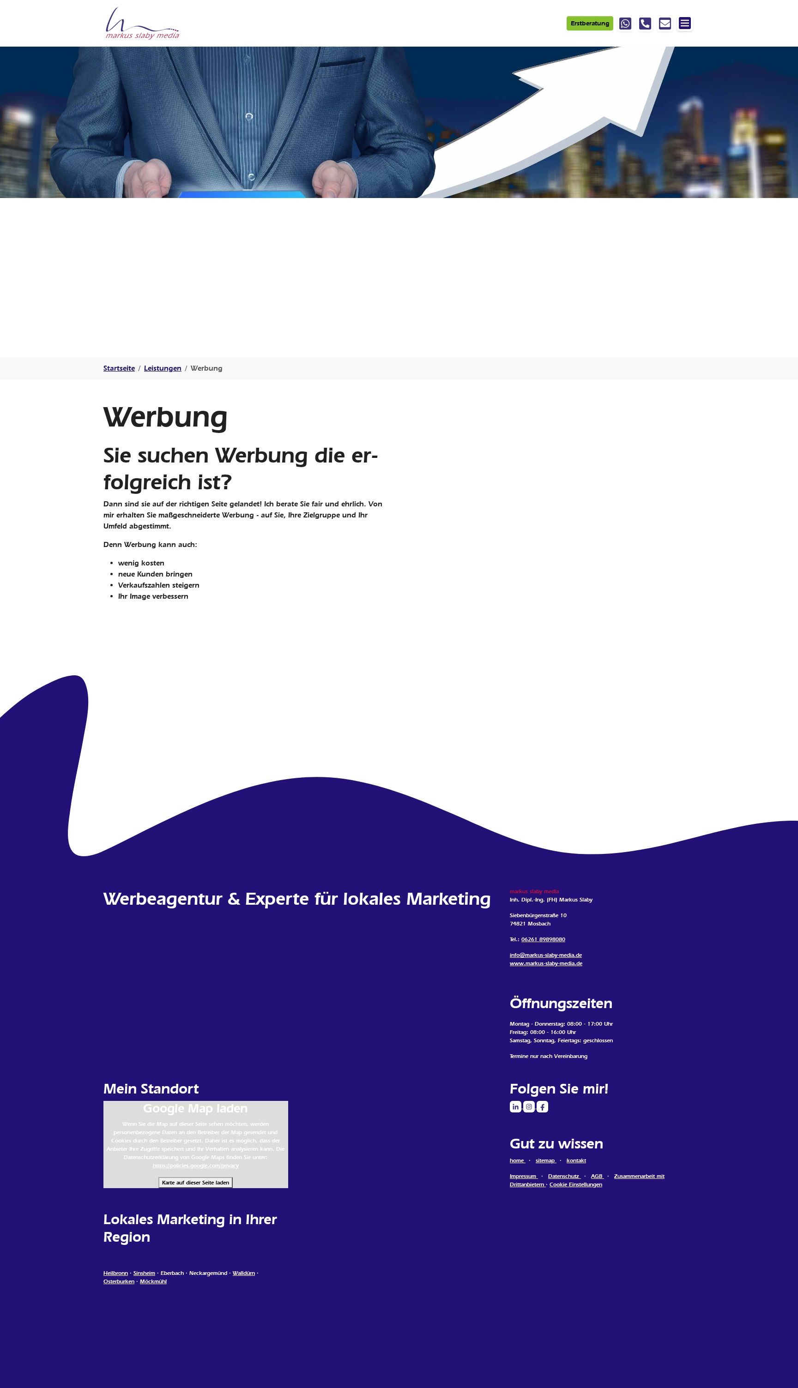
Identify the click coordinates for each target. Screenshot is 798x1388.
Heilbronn (115, 1273)
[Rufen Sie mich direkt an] (645, 23)
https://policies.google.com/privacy (196, 1165)
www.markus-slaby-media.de (546, 963)
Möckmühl (153, 1281)
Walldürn (244, 1273)
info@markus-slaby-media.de (546, 955)
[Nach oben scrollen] (778, 1368)
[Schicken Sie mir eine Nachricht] (665, 23)
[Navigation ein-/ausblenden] (685, 23)
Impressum (524, 1176)
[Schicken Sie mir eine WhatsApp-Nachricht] (625, 23)
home (518, 1160)
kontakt (576, 1160)
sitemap (546, 1160)
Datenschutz (564, 1176)
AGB (597, 1176)
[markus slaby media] (143, 23)
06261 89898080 (543, 939)
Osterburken (118, 1281)
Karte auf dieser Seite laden (195, 1182)
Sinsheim (144, 1273)
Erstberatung (590, 23)
